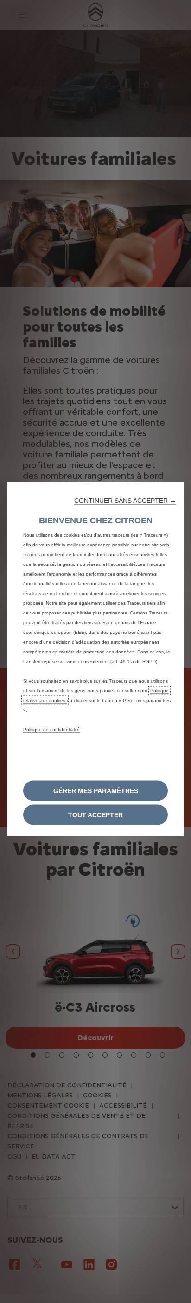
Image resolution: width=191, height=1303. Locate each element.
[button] (125, 500)
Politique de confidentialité (51, 729)
